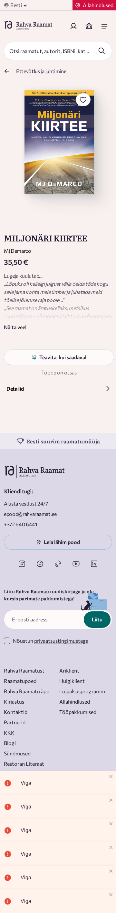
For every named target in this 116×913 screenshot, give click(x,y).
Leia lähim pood (62, 542)
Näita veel (15, 327)
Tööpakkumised (77, 712)
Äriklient (69, 670)
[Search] (101, 50)
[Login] (73, 26)
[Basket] (89, 26)
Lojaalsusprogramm (82, 691)
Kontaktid (15, 712)
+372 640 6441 (20, 524)
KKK (9, 732)
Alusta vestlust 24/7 (26, 503)
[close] (111, 777)
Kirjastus (14, 701)
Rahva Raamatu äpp (26, 691)
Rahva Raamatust (24, 670)
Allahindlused (74, 701)
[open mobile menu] (104, 26)
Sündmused (17, 753)
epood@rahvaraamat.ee (30, 514)
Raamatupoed (20, 681)
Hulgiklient (72, 681)
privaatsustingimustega (61, 641)
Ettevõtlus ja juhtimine (41, 71)
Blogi (10, 743)
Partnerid (14, 722)
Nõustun (50, 641)
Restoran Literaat (24, 764)
